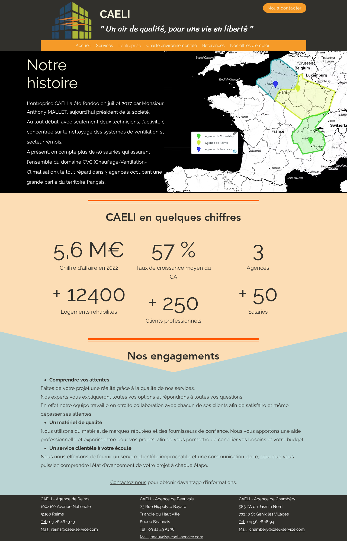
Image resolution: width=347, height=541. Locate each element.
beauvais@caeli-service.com (176, 536)
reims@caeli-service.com (74, 529)
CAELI (115, 14)
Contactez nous (128, 482)
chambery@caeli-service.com (277, 529)
